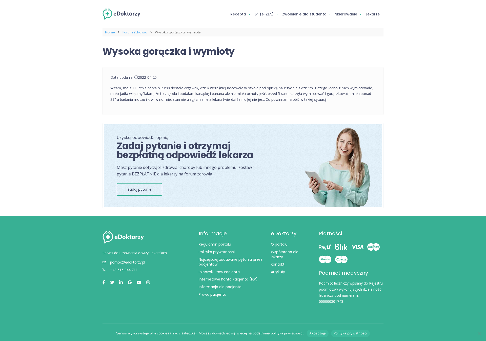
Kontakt (278, 264)
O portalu (279, 244)
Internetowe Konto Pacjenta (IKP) (228, 279)
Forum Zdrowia (135, 32)
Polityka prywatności (217, 251)
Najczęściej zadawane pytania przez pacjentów (230, 262)
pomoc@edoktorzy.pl (127, 262)
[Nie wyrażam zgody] (479, 333)
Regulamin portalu (215, 244)
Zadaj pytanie (140, 189)
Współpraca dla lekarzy (284, 254)
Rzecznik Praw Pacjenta (219, 271)
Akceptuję (317, 333)
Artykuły (278, 271)
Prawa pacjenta (212, 294)
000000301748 (331, 301)
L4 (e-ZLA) (264, 14)
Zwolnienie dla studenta (304, 14)
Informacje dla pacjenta (220, 286)
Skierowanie (346, 14)
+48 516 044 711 (124, 269)
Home (110, 32)
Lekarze (373, 14)
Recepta (238, 14)
